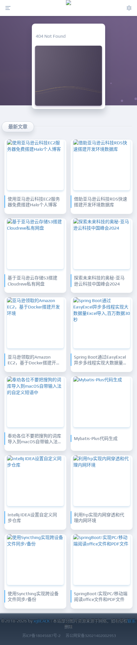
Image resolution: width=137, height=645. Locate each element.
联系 (131, 620)
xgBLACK (41, 620)
